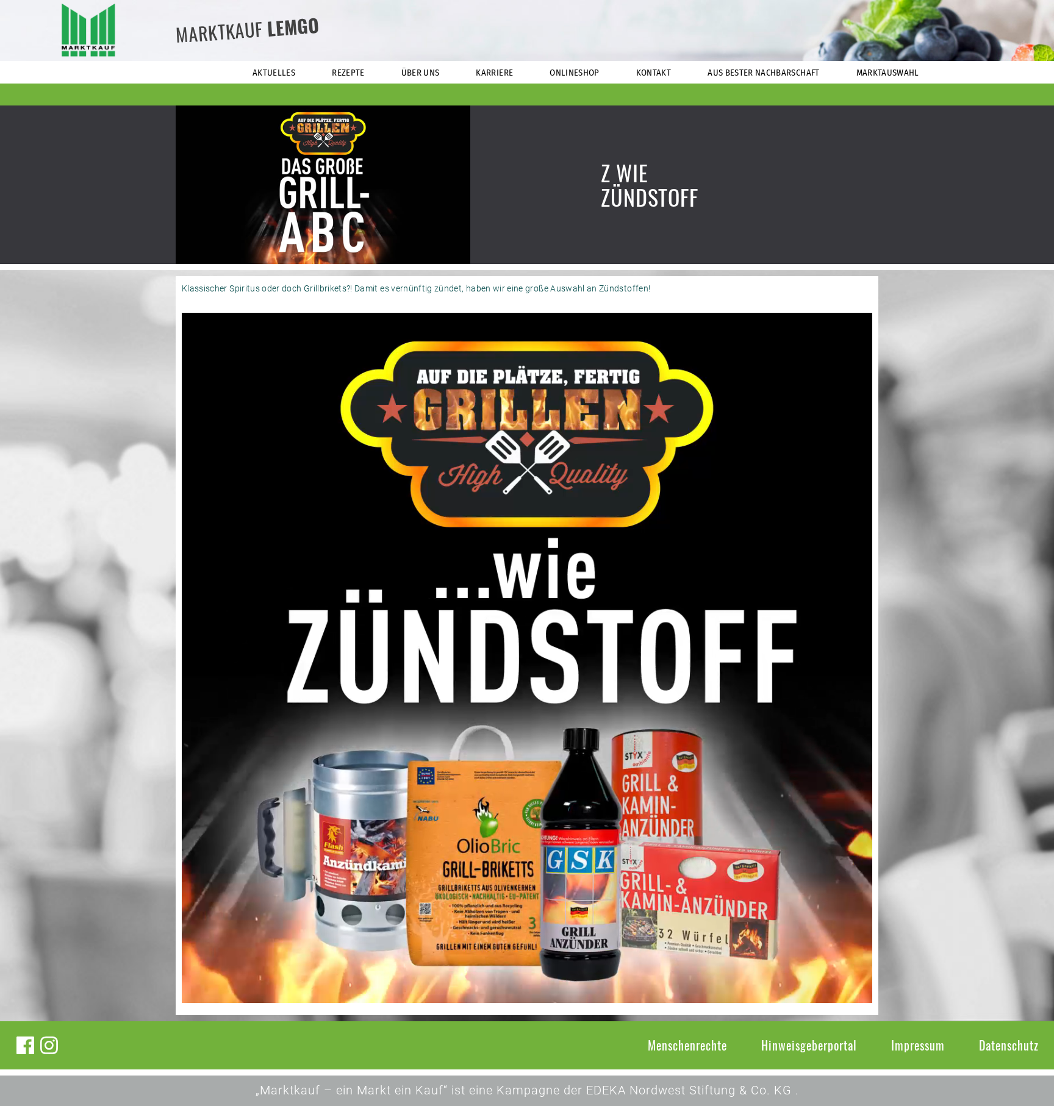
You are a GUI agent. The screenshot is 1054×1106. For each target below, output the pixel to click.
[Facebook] (25, 1045)
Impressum (918, 1045)
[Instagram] (49, 1045)
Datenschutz (1009, 1045)
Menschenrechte (687, 1045)
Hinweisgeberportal (809, 1045)
